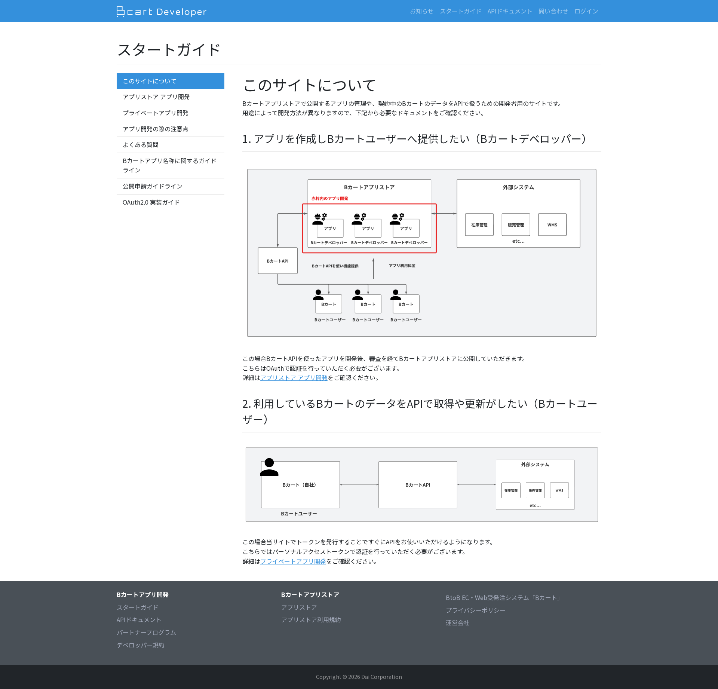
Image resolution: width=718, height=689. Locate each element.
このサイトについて (150, 80)
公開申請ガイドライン (152, 185)
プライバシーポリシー (476, 610)
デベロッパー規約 (141, 644)
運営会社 (458, 622)
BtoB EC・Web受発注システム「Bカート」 (504, 597)
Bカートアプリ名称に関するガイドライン (170, 165)
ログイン (586, 10)
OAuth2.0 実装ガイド (151, 201)
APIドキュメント (510, 10)
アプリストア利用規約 (311, 619)
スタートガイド (138, 607)
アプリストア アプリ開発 (156, 96)
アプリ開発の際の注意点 (155, 128)
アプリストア (299, 607)
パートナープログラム (146, 632)
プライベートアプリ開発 (155, 112)
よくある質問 (141, 144)
